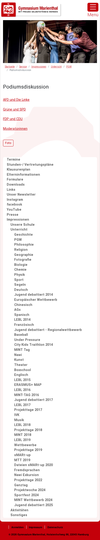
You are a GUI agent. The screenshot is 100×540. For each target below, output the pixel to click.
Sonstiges (18, 515)
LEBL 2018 (22, 425)
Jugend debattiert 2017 (33, 400)
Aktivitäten (19, 510)
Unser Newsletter (21, 195)
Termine (13, 160)
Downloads (16, 185)
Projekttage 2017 (28, 410)
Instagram (15, 200)
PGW (69, 66)
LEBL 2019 (22, 440)
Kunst (19, 360)
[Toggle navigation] (92, 7)
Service (23, 66)
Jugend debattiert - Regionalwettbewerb (48, 330)
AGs (17, 310)
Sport (18, 280)
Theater (20, 365)
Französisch (24, 325)
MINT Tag (22, 350)
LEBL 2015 (22, 380)
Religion (21, 250)
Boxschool (22, 370)
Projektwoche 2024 (29, 490)
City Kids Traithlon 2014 (33, 345)
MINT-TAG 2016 (26, 395)
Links (11, 190)
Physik (19, 275)
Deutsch (21, 290)
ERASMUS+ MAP (28, 385)
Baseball (21, 335)
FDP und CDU (13, 119)
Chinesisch (23, 305)
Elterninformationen (23, 175)
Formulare (15, 179)
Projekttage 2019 (28, 450)
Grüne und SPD (14, 109)
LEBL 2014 (22, 320)
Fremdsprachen (27, 470)
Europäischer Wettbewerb (35, 300)
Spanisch (21, 315)
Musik (19, 420)
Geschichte (23, 235)
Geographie (23, 255)
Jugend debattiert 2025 (33, 505)
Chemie (20, 270)
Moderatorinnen (15, 129)
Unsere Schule (22, 225)
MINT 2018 (22, 435)
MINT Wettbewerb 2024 (33, 500)
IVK (16, 415)
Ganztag (21, 485)
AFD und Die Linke (16, 100)
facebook (14, 204)
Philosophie (24, 245)
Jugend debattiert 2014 (33, 295)
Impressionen (38, 66)
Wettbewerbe (25, 445)
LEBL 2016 (22, 390)
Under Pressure (27, 340)
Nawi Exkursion (26, 475)
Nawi (18, 355)
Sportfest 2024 (26, 495)
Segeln (20, 285)
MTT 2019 (22, 460)
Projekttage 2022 (28, 480)
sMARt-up (22, 455)
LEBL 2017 (22, 405)
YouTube (14, 210)
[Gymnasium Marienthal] (31, 10)
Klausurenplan (18, 170)
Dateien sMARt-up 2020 (33, 465)
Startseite (10, 66)
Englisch (21, 375)
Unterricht (56, 66)
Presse (12, 215)
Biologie (20, 265)
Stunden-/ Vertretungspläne (30, 165)
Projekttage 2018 (28, 430)
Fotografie (22, 260)
